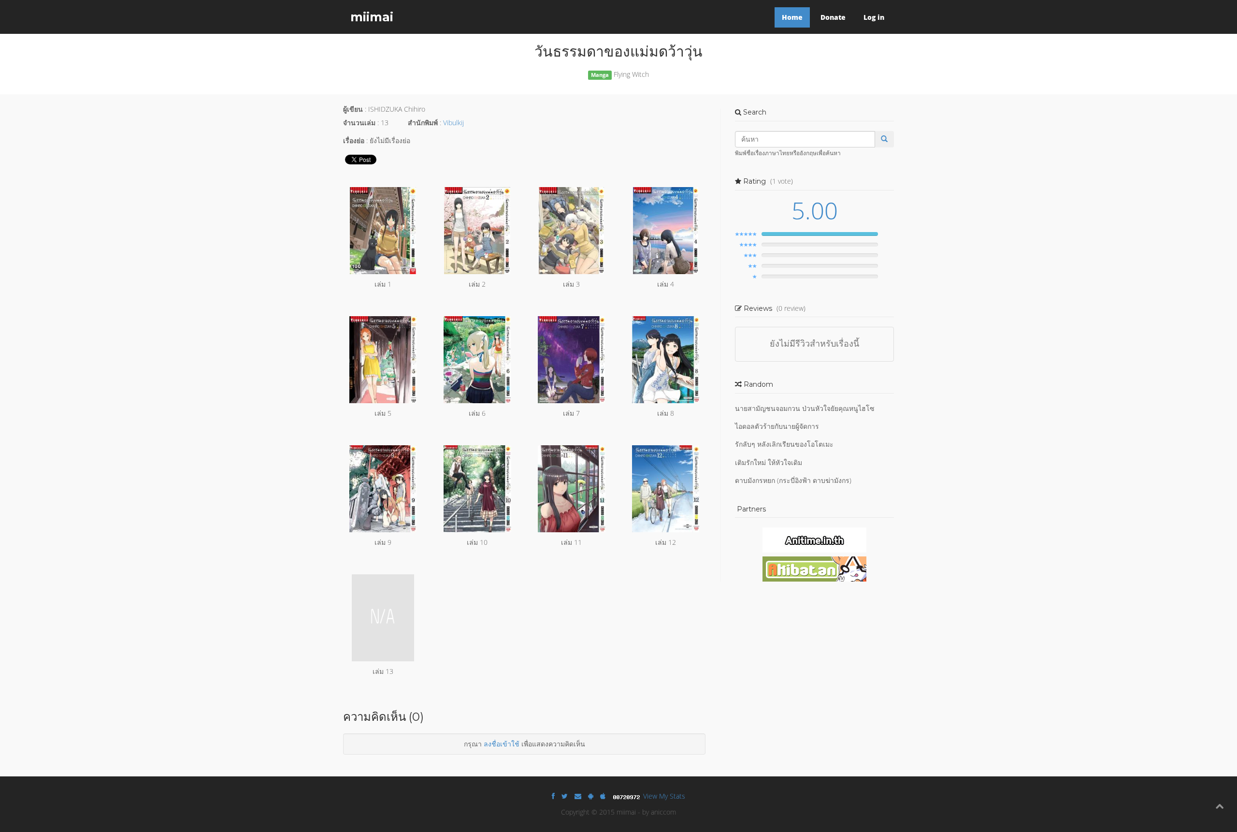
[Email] (578, 796)
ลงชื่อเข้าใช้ (501, 743)
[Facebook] (553, 796)
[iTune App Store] (602, 796)
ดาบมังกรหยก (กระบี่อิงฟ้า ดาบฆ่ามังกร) (793, 480)
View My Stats (664, 796)
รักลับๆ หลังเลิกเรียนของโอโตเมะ (784, 444)
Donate (833, 17)
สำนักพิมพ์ (423, 122)
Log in (873, 17)
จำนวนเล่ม (359, 122)
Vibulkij (453, 122)
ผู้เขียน (353, 109)
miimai (371, 17)
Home (792, 17)
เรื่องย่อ (353, 140)
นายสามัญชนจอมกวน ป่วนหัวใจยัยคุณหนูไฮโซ (805, 408)
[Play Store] (590, 796)
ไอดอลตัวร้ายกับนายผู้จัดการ (777, 426)
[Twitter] (564, 796)
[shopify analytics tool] (627, 796)
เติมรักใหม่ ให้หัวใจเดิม (768, 462)
